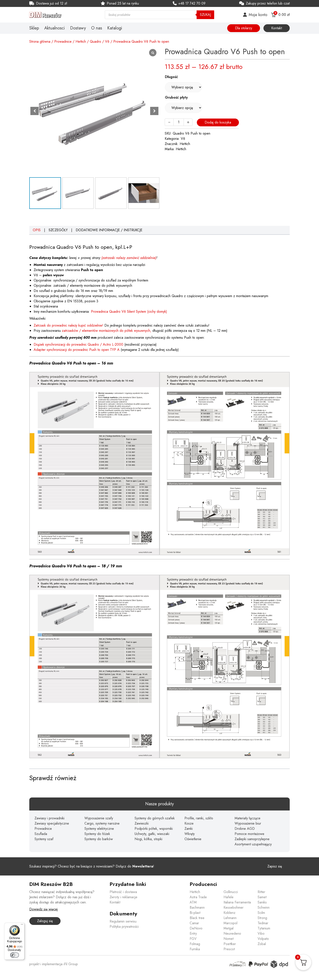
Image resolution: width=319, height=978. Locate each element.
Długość (171, 76)
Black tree (197, 917)
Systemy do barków (98, 838)
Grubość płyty (176, 97)
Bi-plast (195, 912)
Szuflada (41, 833)
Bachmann (197, 907)
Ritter (261, 891)
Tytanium (264, 928)
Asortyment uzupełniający (253, 844)
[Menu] (22, 925)
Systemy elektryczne (99, 828)
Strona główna (39, 41)
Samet (262, 897)
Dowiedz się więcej (43, 909)
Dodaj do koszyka (218, 122)
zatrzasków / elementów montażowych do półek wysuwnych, (106, 330)
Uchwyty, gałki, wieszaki (152, 833)
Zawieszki (142, 823)
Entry (193, 933)
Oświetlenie (192, 838)
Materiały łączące (247, 818)
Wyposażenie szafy (98, 818)
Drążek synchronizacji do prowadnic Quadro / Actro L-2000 (78, 344)
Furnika (195, 949)
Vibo (261, 933)
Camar (194, 923)
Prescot (229, 949)
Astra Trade (198, 897)
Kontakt (276, 28)
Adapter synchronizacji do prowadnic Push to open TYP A (77, 349)
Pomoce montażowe (249, 833)
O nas (96, 28)
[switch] (14, 955)
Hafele (228, 897)
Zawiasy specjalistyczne (52, 823)
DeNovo (196, 928)
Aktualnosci (54, 28)
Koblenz (229, 912)
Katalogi (114, 28)
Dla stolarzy (243, 28)
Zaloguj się (45, 920)
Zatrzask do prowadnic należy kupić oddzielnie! (68, 325)
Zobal (262, 943)
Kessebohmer (233, 907)
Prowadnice (63, 41)
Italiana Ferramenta (237, 902)
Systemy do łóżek (97, 833)
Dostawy (78, 28)
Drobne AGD (245, 828)
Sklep (34, 28)
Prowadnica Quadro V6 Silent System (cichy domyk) (129, 311)
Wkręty (189, 833)
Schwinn (264, 907)
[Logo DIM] (61, 14)
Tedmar (263, 923)
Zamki (188, 828)
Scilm (261, 912)
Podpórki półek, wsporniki (154, 828)
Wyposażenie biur (248, 823)
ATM (193, 902)
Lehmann (230, 917)
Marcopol (230, 923)
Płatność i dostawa (123, 891)
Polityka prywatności (124, 926)
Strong (262, 917)
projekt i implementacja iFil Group (53, 964)
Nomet (228, 938)
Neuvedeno (232, 933)
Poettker (230, 943)
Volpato (263, 938)
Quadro (95, 41)
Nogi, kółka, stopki (148, 838)
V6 (107, 41)
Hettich (81, 41)
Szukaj (205, 14)
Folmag (195, 943)
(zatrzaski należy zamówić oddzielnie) (128, 257)
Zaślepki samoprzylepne (252, 838)
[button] (154, 111)
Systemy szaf (44, 838)
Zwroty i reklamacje (123, 897)
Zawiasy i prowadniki (49, 818)
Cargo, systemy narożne (102, 823)
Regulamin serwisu (123, 921)
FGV (193, 938)
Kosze (189, 823)
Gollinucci (231, 891)
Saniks (262, 902)
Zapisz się (274, 866)
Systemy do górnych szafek (155, 818)
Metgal (228, 928)
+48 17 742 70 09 (192, 3)
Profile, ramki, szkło (198, 818)
